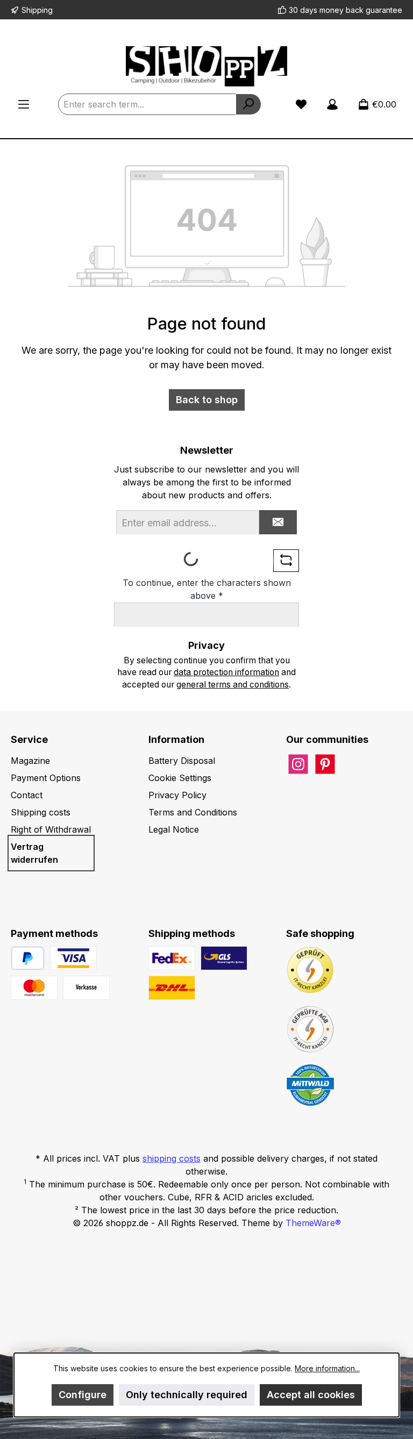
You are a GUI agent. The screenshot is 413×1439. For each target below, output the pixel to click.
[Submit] (278, 522)
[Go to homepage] (206, 66)
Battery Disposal (181, 760)
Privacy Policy (177, 795)
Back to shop (207, 399)
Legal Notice (173, 829)
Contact (26, 795)
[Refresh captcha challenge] (286, 560)
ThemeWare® (313, 1223)
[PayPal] (28, 958)
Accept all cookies (311, 1394)
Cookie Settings (179, 777)
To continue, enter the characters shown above (207, 589)
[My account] (332, 104)
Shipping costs (40, 812)
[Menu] (24, 104)
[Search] (248, 104)
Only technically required (186, 1394)
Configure (82, 1394)
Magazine (30, 760)
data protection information (226, 672)
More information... (327, 1368)
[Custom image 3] (86, 988)
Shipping (37, 10)
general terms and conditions (232, 684)
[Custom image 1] (73, 958)
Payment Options (46, 777)
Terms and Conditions (192, 812)
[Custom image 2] (34, 988)
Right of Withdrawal (51, 829)
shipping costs (172, 1158)
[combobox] (147, 104)
